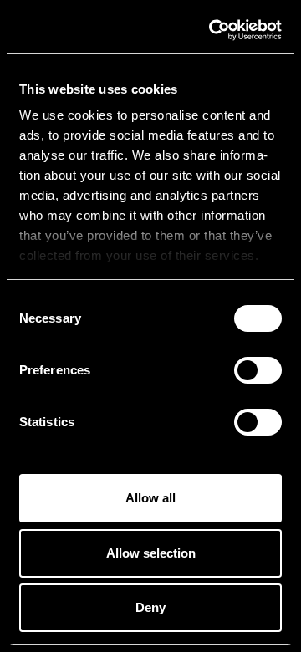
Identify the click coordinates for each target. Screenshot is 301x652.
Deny (150, 607)
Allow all (150, 498)
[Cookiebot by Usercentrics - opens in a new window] (212, 30)
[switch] (258, 370)
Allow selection (151, 553)
